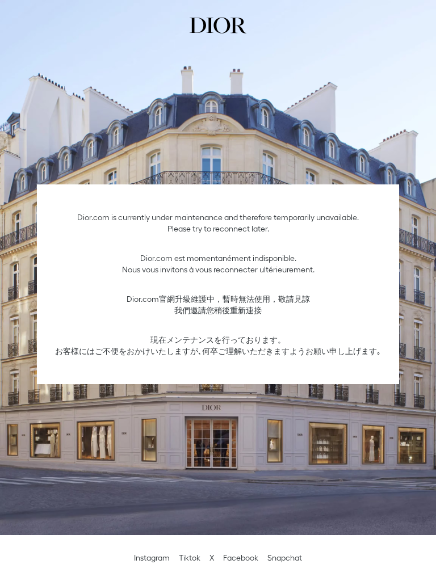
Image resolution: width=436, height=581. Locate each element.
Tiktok (189, 557)
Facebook (240, 557)
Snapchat (284, 557)
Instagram (152, 557)
